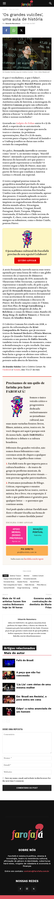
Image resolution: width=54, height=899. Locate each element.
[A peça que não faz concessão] (9, 675)
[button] (4, 3)
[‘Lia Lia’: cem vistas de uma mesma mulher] (9, 687)
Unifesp (35, 588)
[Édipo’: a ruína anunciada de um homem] (9, 711)
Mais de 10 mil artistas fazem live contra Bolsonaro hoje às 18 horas (14, 603)
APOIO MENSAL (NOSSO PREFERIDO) (16, 535)
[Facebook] (6, 30)
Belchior (27, 576)
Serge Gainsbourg (23, 588)
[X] (21, 30)
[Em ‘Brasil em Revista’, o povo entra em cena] (9, 699)
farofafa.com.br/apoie (33, 559)
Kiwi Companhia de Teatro (13, 585)
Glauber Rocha (22, 582)
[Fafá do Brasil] (9, 663)
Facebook (7, 370)
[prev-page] (4, 720)
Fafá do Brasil (24, 660)
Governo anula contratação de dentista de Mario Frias (40, 603)
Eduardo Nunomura (13, 23)
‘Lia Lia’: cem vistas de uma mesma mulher (33, 686)
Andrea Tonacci (15, 576)
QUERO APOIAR (27, 260)
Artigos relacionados (19, 648)
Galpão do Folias (25, 123)
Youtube (16, 370)
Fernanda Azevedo (29, 579)
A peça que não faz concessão (28, 674)
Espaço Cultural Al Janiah (12, 579)
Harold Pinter (34, 582)
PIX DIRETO (27, 550)
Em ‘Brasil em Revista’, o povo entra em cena (31, 698)
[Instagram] (27, 888)
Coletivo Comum (38, 576)
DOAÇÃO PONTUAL (38, 532)
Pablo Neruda (29, 585)
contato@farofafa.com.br (36, 871)
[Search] (50, 3)
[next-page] (8, 720)
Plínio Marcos (41, 585)
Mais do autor (14, 653)
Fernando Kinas (9, 582)
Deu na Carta (14, 9)
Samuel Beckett (9, 588)
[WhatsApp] (14, 30)
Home (5, 9)
